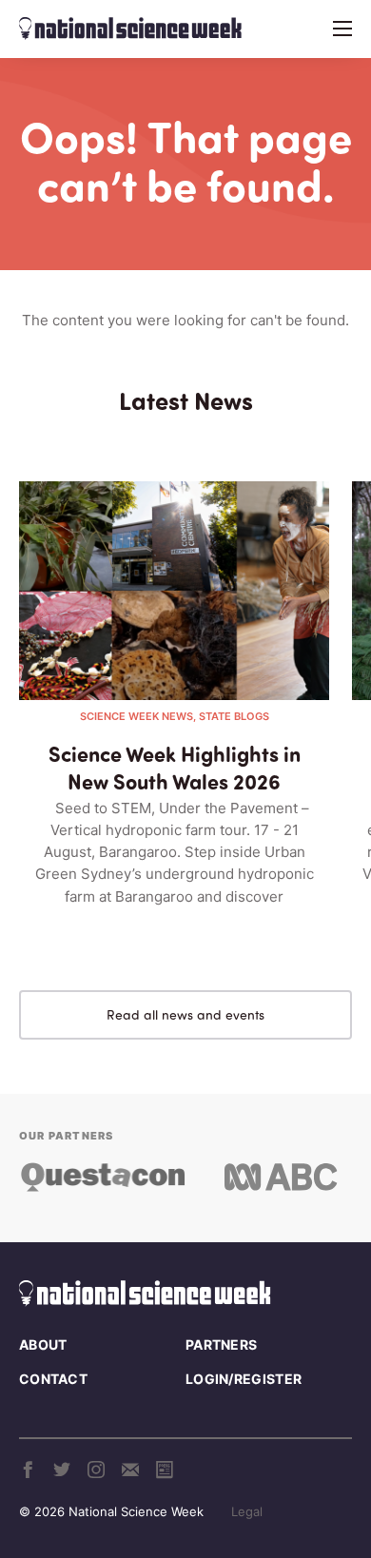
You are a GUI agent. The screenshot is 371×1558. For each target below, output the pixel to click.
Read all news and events (185, 1014)
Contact (53, 1379)
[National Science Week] (130, 28)
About (43, 1344)
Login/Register (244, 1379)
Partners (221, 1344)
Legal (247, 1511)
